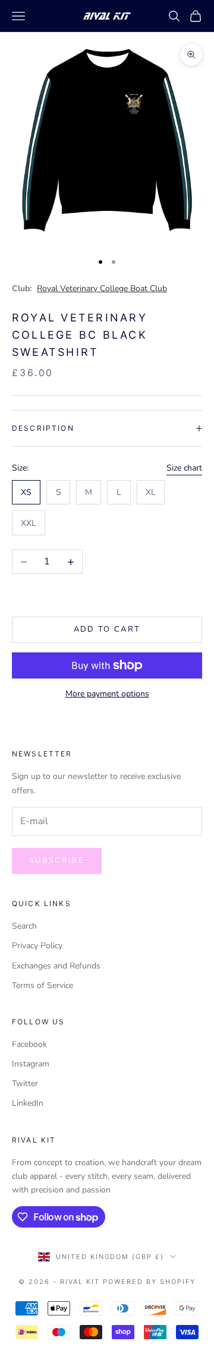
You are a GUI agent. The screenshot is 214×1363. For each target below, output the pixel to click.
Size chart (184, 468)
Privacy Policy (37, 945)
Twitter (25, 1083)
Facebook (29, 1044)
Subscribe (56, 860)
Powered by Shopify (149, 1281)
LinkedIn (27, 1103)
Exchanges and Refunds (56, 965)
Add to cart (107, 629)
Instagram (30, 1063)
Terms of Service (42, 985)
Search (24, 926)
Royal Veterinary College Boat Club (102, 288)
